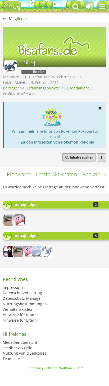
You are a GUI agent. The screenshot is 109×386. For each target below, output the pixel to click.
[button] (102, 6)
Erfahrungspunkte (43, 87)
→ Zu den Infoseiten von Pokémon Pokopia (55, 142)
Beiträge (10, 87)
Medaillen (79, 87)
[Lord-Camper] (9, 251)
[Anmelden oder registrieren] (89, 6)
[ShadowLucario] (18, 220)
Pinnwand (19, 174)
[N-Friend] (37, 251)
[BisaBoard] (12, 6)
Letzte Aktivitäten (56, 174)
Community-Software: (54, 368)
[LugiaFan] (47, 251)
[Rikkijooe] (9, 220)
